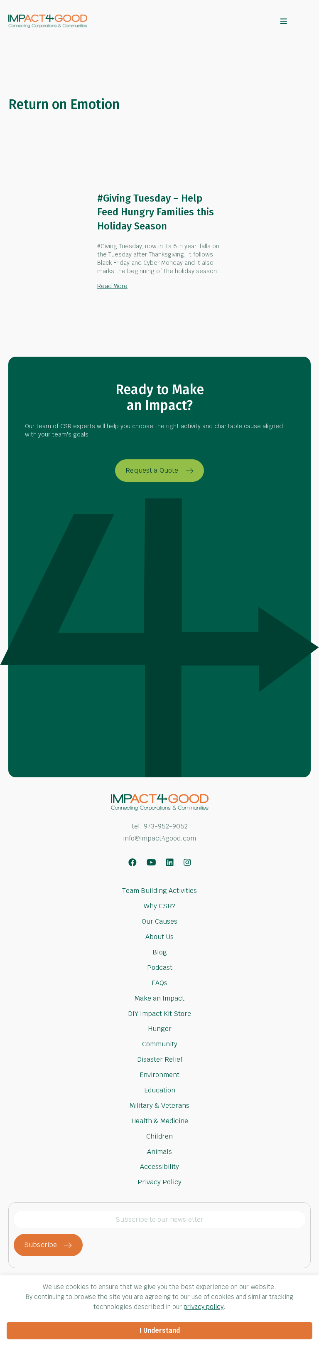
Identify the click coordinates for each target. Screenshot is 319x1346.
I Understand (160, 1330)
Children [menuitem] (159, 1136)
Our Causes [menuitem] (159, 921)
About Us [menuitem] (159, 936)
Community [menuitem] (159, 1044)
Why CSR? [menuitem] (159, 906)
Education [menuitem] (159, 1090)
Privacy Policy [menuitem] (159, 1182)
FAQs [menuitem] (159, 983)
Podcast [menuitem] (159, 967)
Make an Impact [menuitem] (159, 998)
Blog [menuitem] (159, 952)
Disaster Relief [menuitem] (159, 1059)
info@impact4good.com (159, 838)
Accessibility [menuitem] (159, 1167)
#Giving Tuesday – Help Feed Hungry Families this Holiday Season (155, 212)
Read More (112, 286)
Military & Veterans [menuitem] (159, 1105)
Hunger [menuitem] (160, 1029)
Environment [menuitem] (159, 1074)
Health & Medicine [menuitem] (159, 1121)
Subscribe (40, 1244)
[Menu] (283, 21)
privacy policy (203, 1307)
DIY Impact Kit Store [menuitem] (159, 1013)
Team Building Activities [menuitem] (159, 891)
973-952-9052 (166, 826)
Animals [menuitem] (159, 1151)
